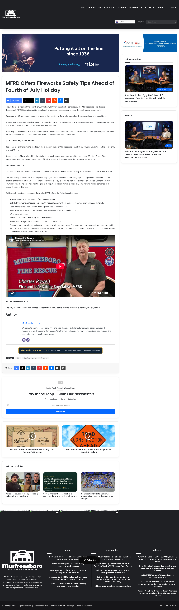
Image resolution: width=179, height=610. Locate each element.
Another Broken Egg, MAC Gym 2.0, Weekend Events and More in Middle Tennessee (145, 98)
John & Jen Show (106, 7)
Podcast (122, 7)
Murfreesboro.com (31, 323)
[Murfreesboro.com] (11, 14)
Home (82, 7)
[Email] (24, 340)
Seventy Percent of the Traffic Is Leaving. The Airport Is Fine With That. (60, 495)
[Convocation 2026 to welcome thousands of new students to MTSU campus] (98, 482)
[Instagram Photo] (15, 525)
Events (148, 7)
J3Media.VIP (79, 606)
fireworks (44, 358)
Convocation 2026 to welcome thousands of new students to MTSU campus (97, 496)
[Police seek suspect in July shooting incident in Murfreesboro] (23, 482)
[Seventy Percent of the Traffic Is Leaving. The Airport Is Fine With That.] (60, 482)
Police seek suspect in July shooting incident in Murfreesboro (22, 495)
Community (135, 7)
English (121, 22)
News (91, 7)
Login (171, 7)
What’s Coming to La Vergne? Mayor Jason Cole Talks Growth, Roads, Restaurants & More (145, 154)
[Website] (28, 340)
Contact (161, 7)
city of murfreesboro (30, 358)
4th (18, 358)
